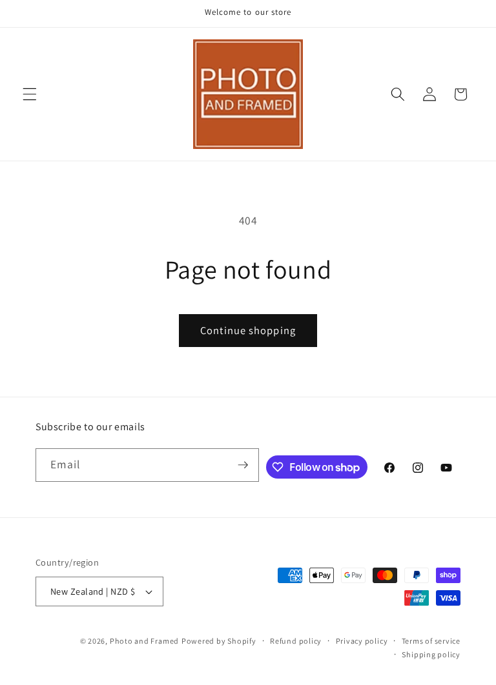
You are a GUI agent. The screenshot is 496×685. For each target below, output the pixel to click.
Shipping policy (431, 654)
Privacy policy (362, 641)
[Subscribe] (242, 465)
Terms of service (431, 641)
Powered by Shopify (218, 641)
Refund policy (296, 641)
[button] (29, 94)
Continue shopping (248, 330)
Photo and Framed (144, 641)
